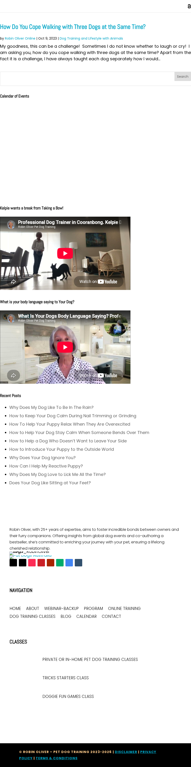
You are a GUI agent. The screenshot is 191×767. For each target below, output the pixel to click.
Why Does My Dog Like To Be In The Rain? (51, 407)
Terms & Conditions (57, 758)
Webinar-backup (61, 608)
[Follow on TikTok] (32, 562)
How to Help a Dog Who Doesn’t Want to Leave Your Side (68, 441)
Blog (66, 616)
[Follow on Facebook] (13, 562)
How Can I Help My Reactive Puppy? (46, 466)
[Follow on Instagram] (22, 562)
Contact (111, 616)
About (32, 608)
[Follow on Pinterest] (41, 562)
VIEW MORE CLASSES (26, 710)
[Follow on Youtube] (50, 562)
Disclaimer (126, 752)
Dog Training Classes (32, 616)
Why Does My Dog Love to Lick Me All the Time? (57, 474)
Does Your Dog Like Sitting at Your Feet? (50, 483)
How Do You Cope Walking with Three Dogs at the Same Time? (73, 27)
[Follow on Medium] (60, 562)
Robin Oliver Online (20, 38)
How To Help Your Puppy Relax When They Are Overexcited (69, 424)
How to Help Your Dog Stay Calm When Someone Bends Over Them (79, 432)
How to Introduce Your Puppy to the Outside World (61, 449)
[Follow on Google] (69, 562)
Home (15, 608)
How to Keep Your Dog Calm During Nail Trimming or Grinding (72, 416)
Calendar (86, 616)
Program (93, 608)
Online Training (124, 608)
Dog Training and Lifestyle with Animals (91, 38)
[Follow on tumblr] (78, 562)
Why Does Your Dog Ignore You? (42, 458)
